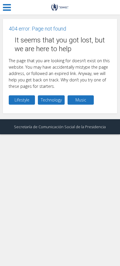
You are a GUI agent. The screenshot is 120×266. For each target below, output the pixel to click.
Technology (51, 100)
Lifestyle (22, 100)
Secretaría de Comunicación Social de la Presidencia (60, 126)
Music (80, 100)
